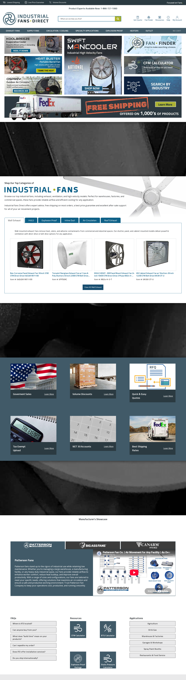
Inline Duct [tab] (70, 220)
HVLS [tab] (31, 220)
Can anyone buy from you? (25, 629)
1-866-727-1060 (109, 8)
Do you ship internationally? (25, 658)
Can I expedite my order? (24, 645)
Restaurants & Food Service (152, 655)
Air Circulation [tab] (89, 220)
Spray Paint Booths (152, 648)
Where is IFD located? (22, 623)
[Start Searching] (118, 18)
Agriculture (153, 623)
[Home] (25, 19)
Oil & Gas (152, 629)
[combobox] (89, 18)
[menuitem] (13, 31)
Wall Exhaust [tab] (14, 220)
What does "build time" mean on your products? (30, 638)
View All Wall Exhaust (93, 287)
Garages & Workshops (152, 642)
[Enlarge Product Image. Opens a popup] (47, 267)
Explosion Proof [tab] (49, 220)
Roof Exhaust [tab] (110, 220)
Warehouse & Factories (152, 636)
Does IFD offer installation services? (29, 651)
